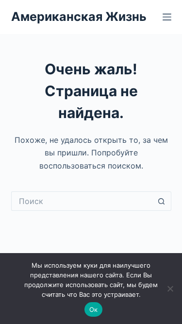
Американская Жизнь (79, 16)
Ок (93, 309)
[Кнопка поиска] (161, 201)
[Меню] (167, 17)
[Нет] (170, 288)
